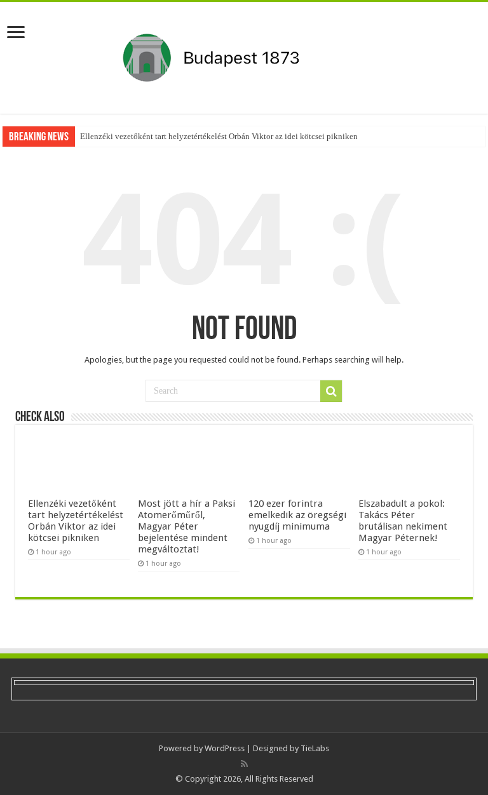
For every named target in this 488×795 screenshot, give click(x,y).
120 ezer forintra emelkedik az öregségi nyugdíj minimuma (297, 515)
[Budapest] (244, 55)
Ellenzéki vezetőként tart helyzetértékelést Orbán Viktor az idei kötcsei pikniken (219, 136)
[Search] (331, 391)
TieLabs (315, 748)
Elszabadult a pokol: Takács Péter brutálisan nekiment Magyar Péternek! (402, 521)
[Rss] (244, 764)
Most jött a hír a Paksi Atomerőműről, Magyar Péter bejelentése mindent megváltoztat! (186, 526)
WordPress (225, 748)
